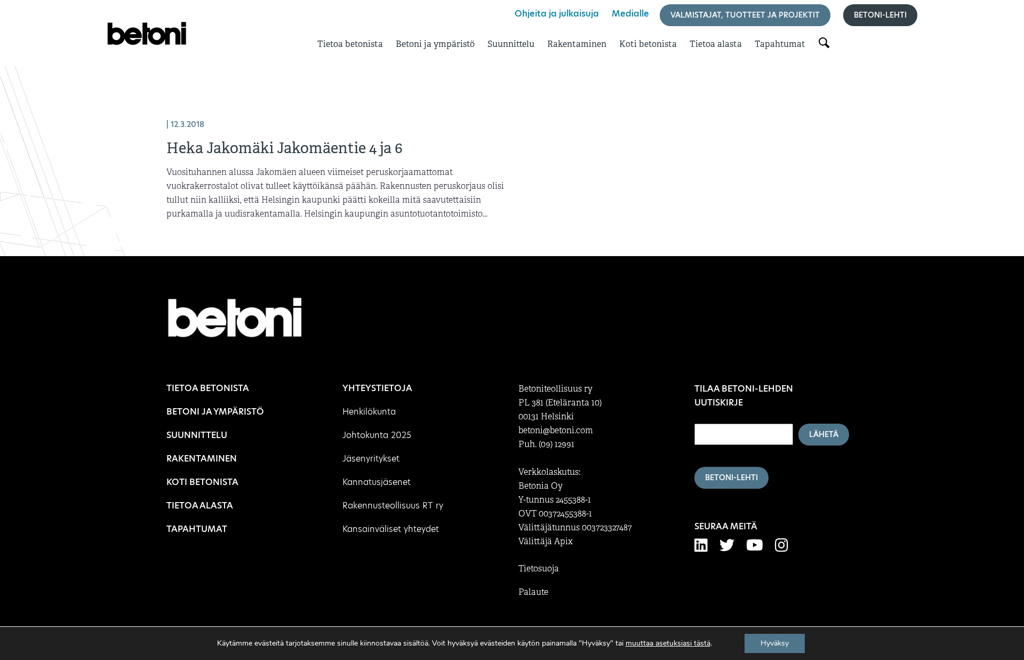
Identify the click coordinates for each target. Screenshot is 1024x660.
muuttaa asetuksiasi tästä (668, 643)
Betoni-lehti (880, 15)
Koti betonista (648, 44)
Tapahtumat (780, 44)
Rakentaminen (576, 44)
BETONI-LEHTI (731, 477)
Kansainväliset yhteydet (390, 529)
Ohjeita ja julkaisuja (557, 13)
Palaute (533, 592)
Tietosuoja (538, 568)
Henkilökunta (369, 411)
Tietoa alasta (716, 44)
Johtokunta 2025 (376, 435)
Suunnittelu (510, 44)
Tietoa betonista (350, 44)
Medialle (630, 13)
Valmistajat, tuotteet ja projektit (745, 15)
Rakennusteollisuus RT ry (392, 505)
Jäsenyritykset (370, 458)
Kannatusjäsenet (376, 482)
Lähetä (823, 434)
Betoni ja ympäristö (435, 44)
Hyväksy (775, 643)
